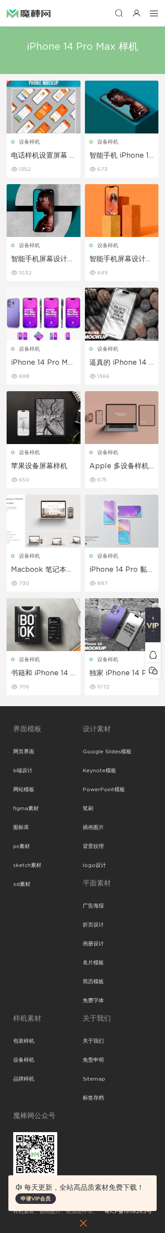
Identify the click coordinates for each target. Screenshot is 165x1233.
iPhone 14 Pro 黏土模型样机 (121, 570)
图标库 (21, 827)
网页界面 (23, 751)
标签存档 (93, 1097)
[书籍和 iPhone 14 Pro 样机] (44, 624)
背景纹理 (93, 846)
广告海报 (93, 905)
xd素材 (21, 884)
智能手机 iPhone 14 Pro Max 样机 (121, 156)
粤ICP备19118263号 (128, 1211)
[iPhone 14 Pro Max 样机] (44, 314)
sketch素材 (27, 865)
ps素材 (21, 846)
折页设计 (93, 924)
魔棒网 (29, 13)
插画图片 (93, 827)
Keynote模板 (99, 770)
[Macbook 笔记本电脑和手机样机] (44, 521)
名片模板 (93, 962)
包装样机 (23, 1041)
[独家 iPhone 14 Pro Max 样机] (122, 624)
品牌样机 (23, 1078)
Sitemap (94, 1078)
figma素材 (26, 808)
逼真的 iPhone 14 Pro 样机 (121, 363)
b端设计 (23, 770)
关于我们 (93, 1041)
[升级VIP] (153, 627)
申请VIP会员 (36, 1198)
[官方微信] (153, 670)
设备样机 (29, 141)
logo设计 (94, 865)
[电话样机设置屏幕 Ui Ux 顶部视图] (44, 107)
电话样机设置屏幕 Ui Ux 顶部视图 (43, 156)
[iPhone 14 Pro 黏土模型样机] (122, 521)
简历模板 (93, 981)
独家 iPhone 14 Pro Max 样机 (121, 674)
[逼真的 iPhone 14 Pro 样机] (122, 314)
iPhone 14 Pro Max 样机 (43, 363)
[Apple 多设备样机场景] (122, 417)
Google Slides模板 (107, 751)
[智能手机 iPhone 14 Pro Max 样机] (122, 107)
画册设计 (93, 943)
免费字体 (93, 1000)
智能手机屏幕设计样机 (42, 259)
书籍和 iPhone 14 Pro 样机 (43, 674)
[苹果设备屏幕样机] (44, 417)
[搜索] (118, 13)
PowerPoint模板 (104, 789)
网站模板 (23, 789)
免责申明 (93, 1060)
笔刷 (88, 808)
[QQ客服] (153, 655)
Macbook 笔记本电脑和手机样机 (42, 570)
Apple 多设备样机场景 (119, 466)
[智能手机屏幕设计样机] (44, 210)
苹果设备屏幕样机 (39, 466)
